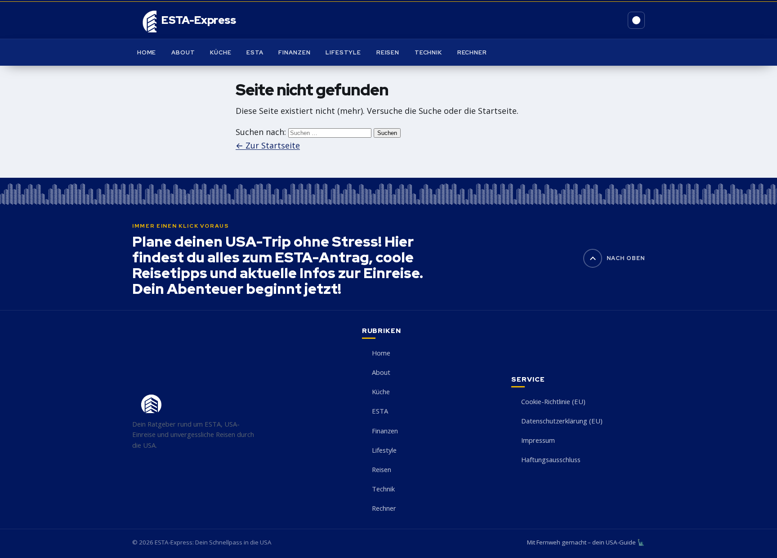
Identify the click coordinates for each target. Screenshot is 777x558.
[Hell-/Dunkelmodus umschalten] (636, 20)
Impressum (538, 440)
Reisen (387, 52)
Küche (220, 52)
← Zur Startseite (268, 145)
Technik (428, 52)
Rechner (472, 52)
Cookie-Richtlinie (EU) (553, 401)
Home (146, 52)
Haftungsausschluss (551, 459)
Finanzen (294, 52)
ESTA (254, 52)
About (183, 52)
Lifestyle (343, 52)
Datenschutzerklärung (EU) (562, 420)
